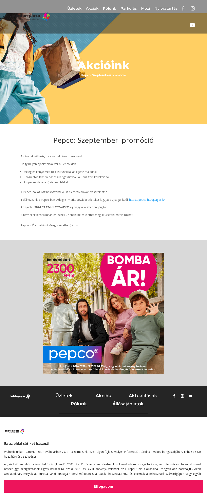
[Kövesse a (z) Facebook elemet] (174, 396)
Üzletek (74, 8)
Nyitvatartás (165, 8)
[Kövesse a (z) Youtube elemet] (190, 396)
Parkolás (128, 8)
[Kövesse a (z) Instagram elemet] (182, 396)
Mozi (145, 8)
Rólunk (109, 8)
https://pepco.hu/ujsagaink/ (147, 200)
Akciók (92, 8)
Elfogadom (103, 486)
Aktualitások (143, 395)
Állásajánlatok (128, 404)
